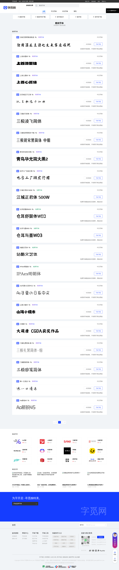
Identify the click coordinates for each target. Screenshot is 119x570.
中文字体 (54, 11)
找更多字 (71, 546)
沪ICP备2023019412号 (51, 562)
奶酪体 (64, 546)
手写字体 (56, 546)
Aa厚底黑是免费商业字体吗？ (95, 485)
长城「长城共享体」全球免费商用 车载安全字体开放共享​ (52, 485)
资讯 (75, 11)
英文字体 (34, 538)
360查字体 (45, 538)
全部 (44, 11)
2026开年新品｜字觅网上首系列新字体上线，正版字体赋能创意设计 (30, 485)
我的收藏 (93, 1)
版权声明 (71, 557)
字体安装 (24, 536)
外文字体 (65, 11)
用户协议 (59, 557)
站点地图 (77, 557)
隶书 (64, 543)
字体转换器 (45, 536)
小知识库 (64, 486)
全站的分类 (29, 5)
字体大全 (34, 543)
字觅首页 (14, 1)
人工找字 (44, 541)
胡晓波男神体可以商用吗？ (69, 485)
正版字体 (56, 536)
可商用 (72, 536)
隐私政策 (65, 557)
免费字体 (34, 541)
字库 (71, 540)
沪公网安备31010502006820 (66, 562)
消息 (99, 1)
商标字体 (63, 540)
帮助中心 (104, 1)
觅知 (37, 560)
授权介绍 (14, 538)
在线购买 (14, 536)
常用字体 (56, 540)
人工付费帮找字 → (112, 10)
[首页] (9, 8)
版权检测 (44, 543)
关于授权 (24, 538)
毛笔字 (72, 543)
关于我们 (41, 557)
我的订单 (87, 1)
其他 (13, 486)
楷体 (56, 543)
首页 (14, 525)
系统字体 (63, 536)
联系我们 (47, 557)
